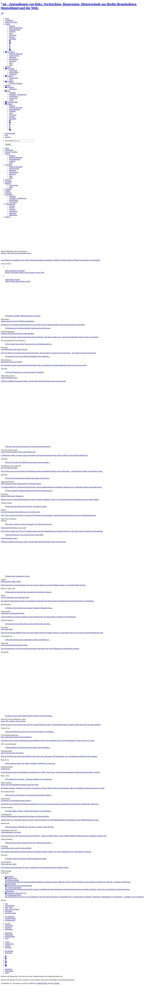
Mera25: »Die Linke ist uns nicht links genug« (16, 253)
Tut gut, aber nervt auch (8, 864)
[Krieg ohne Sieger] (28, 624)
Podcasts (12, 37)
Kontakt (7, 924)
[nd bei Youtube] (10, 50)
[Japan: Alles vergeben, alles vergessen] (29, 716)
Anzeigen (8, 927)
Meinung (12, 26)
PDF (6, 907)
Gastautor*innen (10, 918)
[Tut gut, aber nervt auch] (26, 859)
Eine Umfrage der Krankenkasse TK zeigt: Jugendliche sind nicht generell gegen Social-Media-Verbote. (35, 867)
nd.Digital (12, 93)
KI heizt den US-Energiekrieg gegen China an (16, 800)
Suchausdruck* (10, 141)
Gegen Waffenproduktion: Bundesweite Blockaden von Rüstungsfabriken (25, 816)
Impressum (8, 933)
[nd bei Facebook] (9, 46)
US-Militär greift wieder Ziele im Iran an (14, 349)
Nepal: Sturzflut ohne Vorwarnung (12, 753)
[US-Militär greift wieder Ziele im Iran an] (28, 344)
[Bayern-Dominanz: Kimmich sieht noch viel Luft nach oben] (26, 506)
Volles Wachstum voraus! (9, 378)
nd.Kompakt (13, 70)
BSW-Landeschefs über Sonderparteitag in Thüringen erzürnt (21, 483)
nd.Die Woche (14, 72)
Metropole (12, 61)
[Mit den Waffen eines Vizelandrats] (29, 491)
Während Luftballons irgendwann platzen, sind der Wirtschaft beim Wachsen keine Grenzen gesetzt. (33, 381)
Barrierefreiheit (10, 936)
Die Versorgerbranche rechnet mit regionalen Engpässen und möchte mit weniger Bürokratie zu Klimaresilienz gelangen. (40, 648)
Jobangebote (9, 926)
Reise (11, 65)
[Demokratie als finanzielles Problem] (29, 608)
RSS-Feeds (8, 953)
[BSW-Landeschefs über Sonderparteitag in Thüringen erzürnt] (27, 478)
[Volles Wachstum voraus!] (24, 372)
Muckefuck (13, 74)
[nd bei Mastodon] (10, 41)
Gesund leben (13, 78)
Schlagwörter (9, 944)
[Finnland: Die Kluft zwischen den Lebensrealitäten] (28, 328)
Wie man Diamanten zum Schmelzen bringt (15, 597)
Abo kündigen (9, 906)
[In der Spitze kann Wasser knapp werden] (27, 640)
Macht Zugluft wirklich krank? (11, 581)
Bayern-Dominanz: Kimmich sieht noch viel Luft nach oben (20, 512)
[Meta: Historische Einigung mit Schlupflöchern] (30, 732)
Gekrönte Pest (5, 769)
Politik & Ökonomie (15, 28)
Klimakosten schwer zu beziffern (11, 362)
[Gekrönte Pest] (30, 763)
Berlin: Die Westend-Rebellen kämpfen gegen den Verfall (19, 785)
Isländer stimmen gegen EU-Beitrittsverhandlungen (17, 321)
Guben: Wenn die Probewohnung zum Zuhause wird (18, 452)
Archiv (7, 942)
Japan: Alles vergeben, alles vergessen (13, 721)
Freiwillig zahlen (10, 913)
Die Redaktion (9, 916)
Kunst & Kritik (14, 55)
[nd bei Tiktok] (10, 48)
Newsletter (12, 39)
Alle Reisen (13, 89)
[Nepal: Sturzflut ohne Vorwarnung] (28, 747)
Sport (11, 33)
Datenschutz (9, 935)
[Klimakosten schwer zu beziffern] (27, 356)
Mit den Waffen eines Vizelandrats (12, 496)
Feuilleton (12, 31)
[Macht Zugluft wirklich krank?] (17, 576)
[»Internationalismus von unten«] (29, 827)
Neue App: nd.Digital (12, 909)
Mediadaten (9, 929)
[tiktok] (10, 128)
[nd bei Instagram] (10, 44)
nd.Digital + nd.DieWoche (17, 94)
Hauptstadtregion (14, 30)
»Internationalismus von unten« (11, 832)
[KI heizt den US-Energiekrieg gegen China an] (28, 795)
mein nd (7, 137)
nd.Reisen (8, 947)
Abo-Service (13, 98)
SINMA (56, 983)
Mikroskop (12, 57)
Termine (7, 85)
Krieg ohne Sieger (7, 629)
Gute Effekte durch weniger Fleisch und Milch (16, 848)
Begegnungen (13, 59)
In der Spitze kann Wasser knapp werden (14, 645)
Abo (2, 13)
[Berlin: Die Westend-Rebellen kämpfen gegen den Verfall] (29, 779)
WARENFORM (41, 983)
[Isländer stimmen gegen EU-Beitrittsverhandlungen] (22, 316)
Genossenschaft (10, 133)
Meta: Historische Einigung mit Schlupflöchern (16, 737)
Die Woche (12, 35)
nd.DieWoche (13, 96)
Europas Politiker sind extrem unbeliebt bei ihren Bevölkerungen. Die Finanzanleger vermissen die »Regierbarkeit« (38, 617)
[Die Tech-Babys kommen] (27, 462)
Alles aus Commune (15, 83)
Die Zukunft (9, 951)
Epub (11, 907)
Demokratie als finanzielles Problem (12, 613)
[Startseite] (76, 6)
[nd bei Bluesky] (10, 43)
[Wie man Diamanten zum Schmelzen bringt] (28, 592)
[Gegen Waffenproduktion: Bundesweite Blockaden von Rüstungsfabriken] (28, 811)
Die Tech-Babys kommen (9, 468)
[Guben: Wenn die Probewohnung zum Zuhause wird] (28, 446)
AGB (7, 938)
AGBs (11, 100)
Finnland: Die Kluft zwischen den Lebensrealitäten (17, 333)
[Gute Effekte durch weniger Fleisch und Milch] (28, 843)
